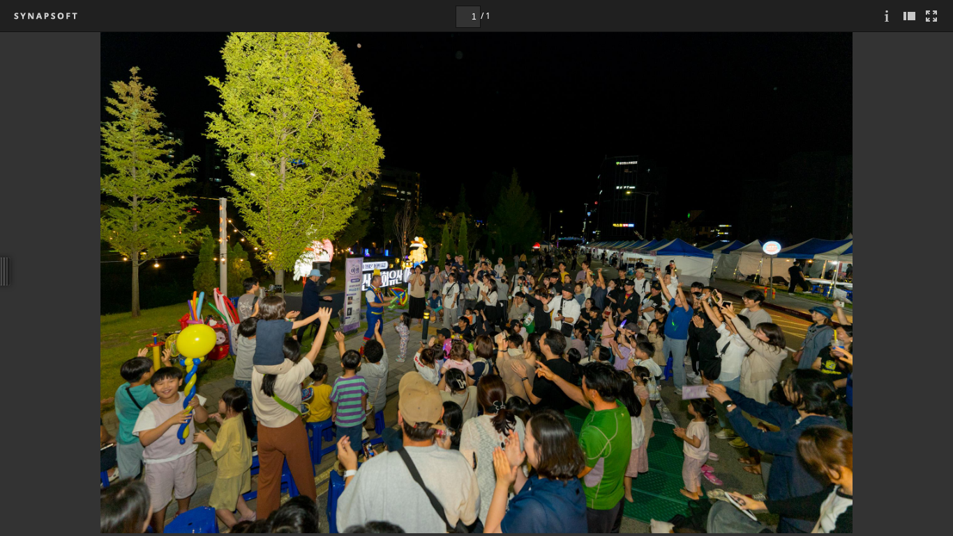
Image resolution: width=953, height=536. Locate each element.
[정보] (887, 15)
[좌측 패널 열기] (909, 15)
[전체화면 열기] (931, 15)
